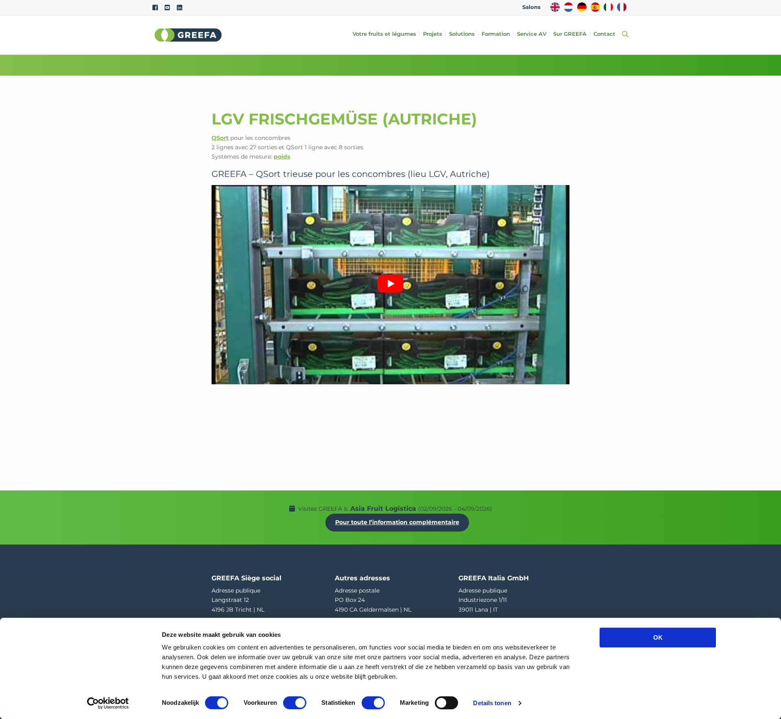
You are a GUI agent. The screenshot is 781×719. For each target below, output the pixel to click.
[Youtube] (167, 7)
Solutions (462, 34)
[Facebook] (155, 7)
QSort (220, 138)
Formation (496, 34)
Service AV (531, 34)
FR (621, 7)
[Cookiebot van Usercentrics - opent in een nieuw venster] (108, 703)
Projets (432, 34)
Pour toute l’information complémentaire (397, 522)
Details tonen (492, 702)
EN (555, 7)
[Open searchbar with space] (623, 34)
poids (282, 156)
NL (568, 7)
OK (658, 637)
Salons (531, 7)
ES (595, 7)
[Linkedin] (179, 7)
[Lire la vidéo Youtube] (390, 283)
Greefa (188, 35)
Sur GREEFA (570, 34)
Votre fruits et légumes (384, 34)
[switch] (294, 702)
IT (608, 7)
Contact (604, 34)
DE (582, 7)
